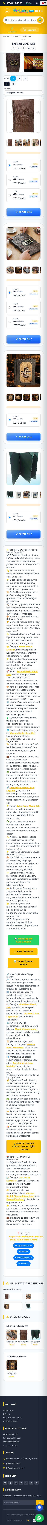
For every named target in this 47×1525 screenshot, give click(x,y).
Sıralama (7, 88)
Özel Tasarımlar (10, 1445)
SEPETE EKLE (23, 212)
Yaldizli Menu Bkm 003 (16, 1356)
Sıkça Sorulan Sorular (12, 1417)
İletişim (6, 1414)
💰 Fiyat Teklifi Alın (23, 951)
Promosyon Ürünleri (12, 1438)
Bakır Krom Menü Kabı (28, 806)
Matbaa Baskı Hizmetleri (22, 733)
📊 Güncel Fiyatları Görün (23, 963)
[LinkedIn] (21, 1483)
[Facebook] (13, 48)
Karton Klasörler (15, 1199)
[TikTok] (31, 1483)
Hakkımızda (8, 1410)
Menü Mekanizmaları (26, 1029)
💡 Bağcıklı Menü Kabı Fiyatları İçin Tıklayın (23, 1146)
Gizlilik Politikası (10, 1421)
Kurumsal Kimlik (10, 1434)
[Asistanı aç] (39, 1507)
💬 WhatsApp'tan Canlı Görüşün (23, 940)
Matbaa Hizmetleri (11, 1441)
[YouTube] (29, 48)
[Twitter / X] (18, 48)
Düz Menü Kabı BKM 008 (17, 1326)
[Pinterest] (36, 1483)
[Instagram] (23, 48)
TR (28, 1520)
